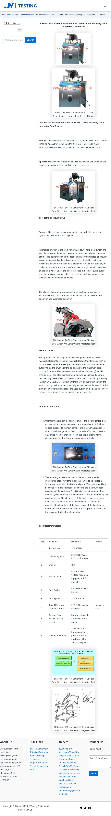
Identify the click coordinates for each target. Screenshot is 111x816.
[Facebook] (80, 808)
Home (4, 15)
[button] (19, 30)
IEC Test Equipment (25, 15)
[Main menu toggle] (105, 6)
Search (30, 40)
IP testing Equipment (39, 752)
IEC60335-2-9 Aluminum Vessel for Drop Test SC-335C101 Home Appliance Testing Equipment (70, 755)
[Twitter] (85, 808)
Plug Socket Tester (39, 762)
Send (93, 773)
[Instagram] (89, 808)
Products (12, 15)
